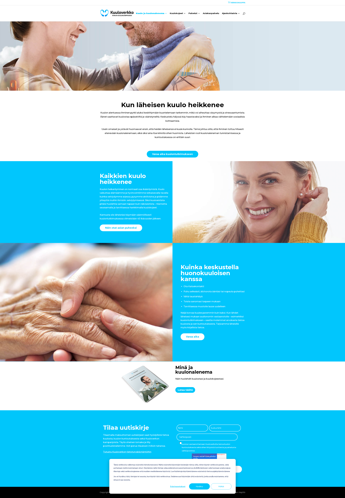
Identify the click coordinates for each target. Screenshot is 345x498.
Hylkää (221, 486)
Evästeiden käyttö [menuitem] (236, 492)
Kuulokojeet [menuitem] (176, 13)
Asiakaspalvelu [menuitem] (211, 13)
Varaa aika (192, 336)
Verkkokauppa (236, 3)
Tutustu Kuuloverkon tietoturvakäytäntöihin (127, 452)
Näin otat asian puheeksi (121, 227)
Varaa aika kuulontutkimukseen (172, 154)
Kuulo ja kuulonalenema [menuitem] (150, 13)
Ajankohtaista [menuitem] (229, 13)
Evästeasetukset (177, 486)
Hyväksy (199, 486)
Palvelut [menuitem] (193, 13)
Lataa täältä (185, 389)
